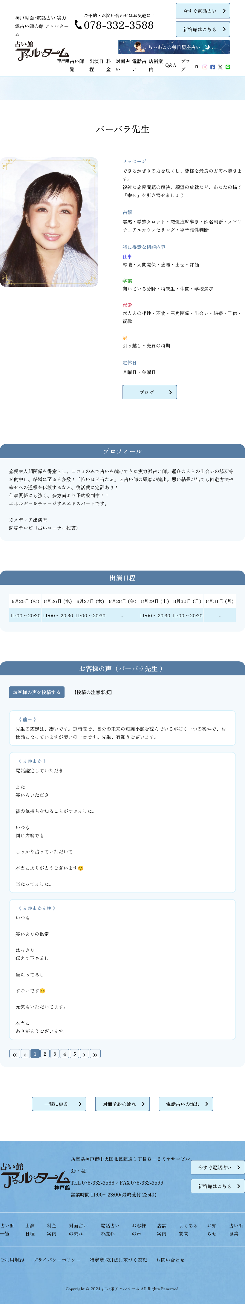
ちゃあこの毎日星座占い (174, 47)
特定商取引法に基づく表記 (118, 1259)
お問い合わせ (170, 1259)
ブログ (147, 392)
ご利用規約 (12, 1259)
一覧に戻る (56, 1103)
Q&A (170, 65)
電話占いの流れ (183, 1103)
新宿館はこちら (200, 29)
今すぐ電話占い (200, 10)
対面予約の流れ (119, 1103)
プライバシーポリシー (57, 1259)
